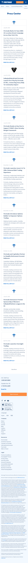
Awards (3, 424)
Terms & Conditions (6, 455)
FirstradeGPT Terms (6, 457)
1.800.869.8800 (5, 380)
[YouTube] (8, 401)
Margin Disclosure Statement (8, 533)
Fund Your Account (6, 441)
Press (26, 6)
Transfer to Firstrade (6, 443)
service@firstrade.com (9, 523)
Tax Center (3, 447)
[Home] (6, 2)
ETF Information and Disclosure (16, 512)
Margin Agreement (17, 533)
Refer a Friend (4, 449)
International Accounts (7, 445)
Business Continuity (6, 467)
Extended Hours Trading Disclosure (20, 487)
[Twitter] (5, 401)
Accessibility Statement (7, 464)
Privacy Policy (4, 458)
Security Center (5, 460)
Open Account (20, 2)
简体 (7, 415)
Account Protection (6, 462)
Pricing (3, 423)
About (2, 6)
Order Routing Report (6, 469)
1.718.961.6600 (5, 386)
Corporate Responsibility (16, 6)
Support (3, 434)
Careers (3, 428)
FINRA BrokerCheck (21, 477)
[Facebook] (2, 401)
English (2, 415)
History (7, 6)
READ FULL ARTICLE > (9, 62)
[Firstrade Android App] (7, 409)
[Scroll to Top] (25, 560)
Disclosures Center (6, 466)
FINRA (2, 558)
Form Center (4, 440)
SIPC (5, 558)
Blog (2, 426)
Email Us (3, 389)
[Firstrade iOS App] (7, 404)
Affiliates (3, 430)
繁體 (12, 415)
